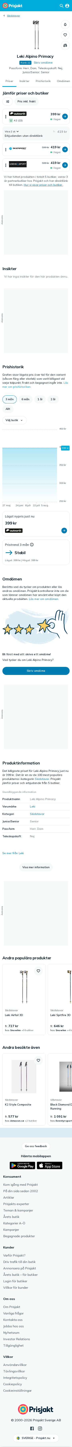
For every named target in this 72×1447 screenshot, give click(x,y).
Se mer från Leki (13, 853)
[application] (36, 468)
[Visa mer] (6, 116)
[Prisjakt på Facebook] (32, 1428)
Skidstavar (13, 15)
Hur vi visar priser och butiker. (43, 185)
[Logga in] (67, 5)
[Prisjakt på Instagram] (40, 1428)
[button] (65, 24)
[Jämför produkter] (65, 45)
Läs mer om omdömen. (44, 599)
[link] (23, 999)
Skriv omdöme (43, 62)
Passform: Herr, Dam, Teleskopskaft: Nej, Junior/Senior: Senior (36, 70)
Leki (32, 806)
